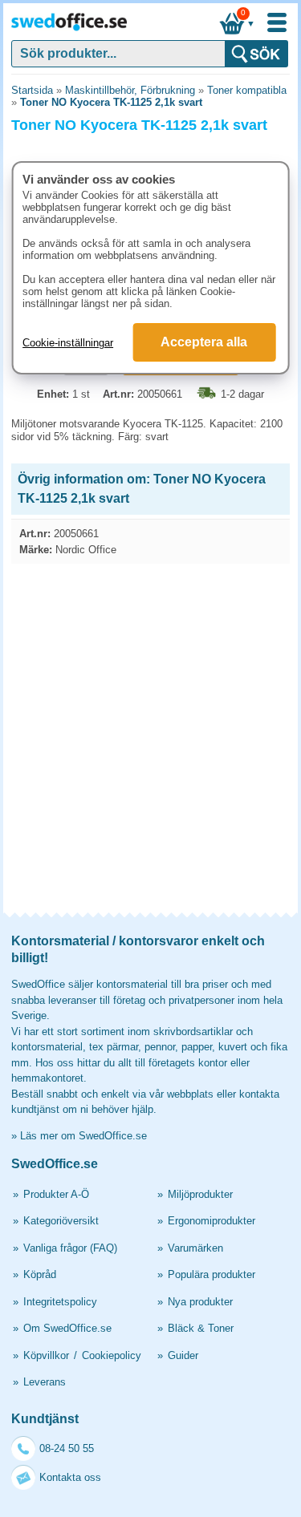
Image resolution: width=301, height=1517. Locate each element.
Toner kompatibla (247, 90)
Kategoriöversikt (61, 1221)
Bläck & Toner (201, 1328)
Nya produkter (200, 1302)
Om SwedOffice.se (67, 1328)
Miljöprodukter (200, 1194)
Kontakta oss (70, 1477)
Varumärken (195, 1248)
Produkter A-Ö (56, 1194)
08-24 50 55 (66, 1448)
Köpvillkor (46, 1355)
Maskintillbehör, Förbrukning (130, 90)
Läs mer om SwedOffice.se (83, 1136)
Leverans (44, 1382)
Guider (183, 1355)
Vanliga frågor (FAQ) (70, 1248)
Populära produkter (211, 1274)
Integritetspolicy (60, 1302)
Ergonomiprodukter (211, 1221)
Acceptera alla (204, 342)
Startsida (32, 90)
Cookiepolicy (111, 1355)
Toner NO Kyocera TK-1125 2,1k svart (111, 102)
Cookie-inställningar (67, 343)
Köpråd (39, 1274)
